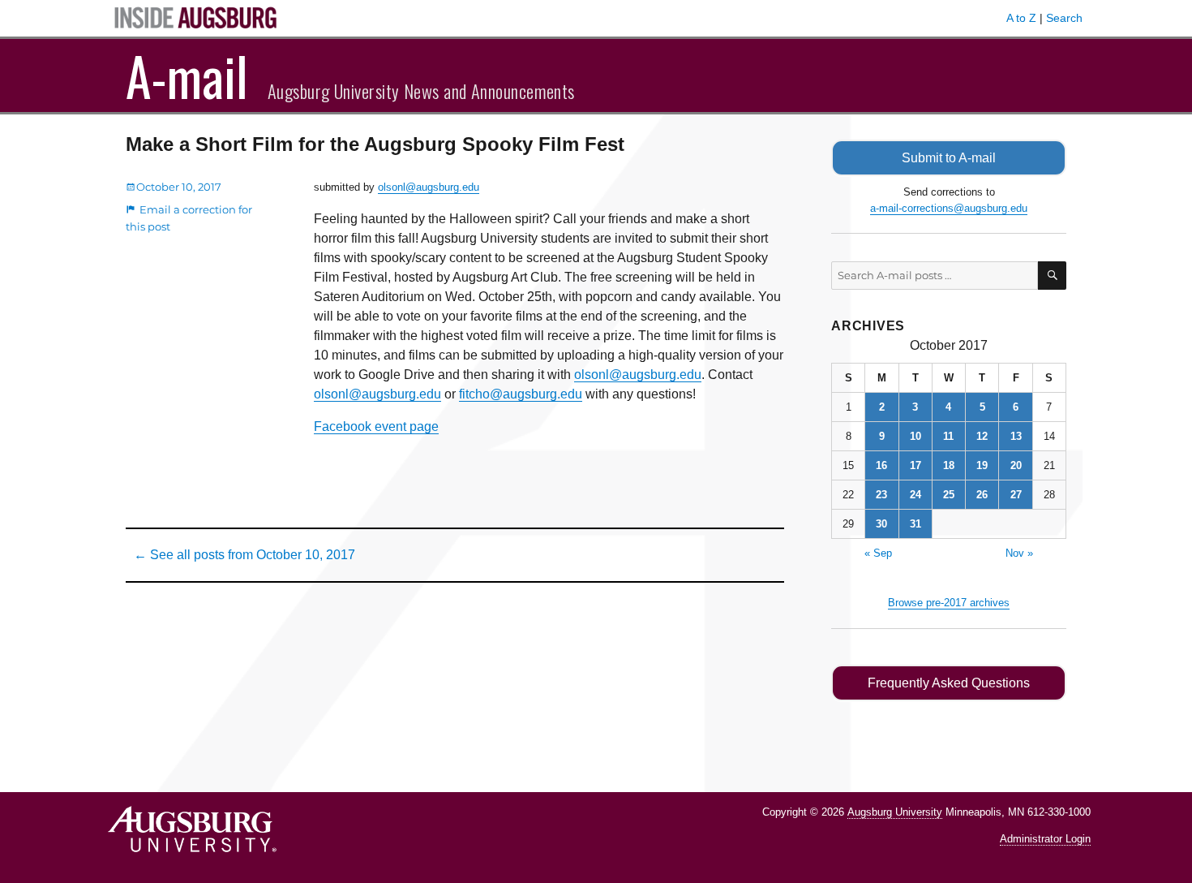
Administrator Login (1045, 839)
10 (915, 436)
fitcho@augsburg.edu (520, 394)
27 (1016, 495)
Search (1064, 17)
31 (915, 524)
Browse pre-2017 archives (949, 603)
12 (982, 436)
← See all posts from (244, 555)
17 (915, 465)
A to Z (1021, 17)
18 (948, 465)
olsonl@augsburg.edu (428, 187)
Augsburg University (894, 812)
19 (982, 465)
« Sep (878, 553)
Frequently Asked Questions (949, 683)
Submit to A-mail (949, 158)
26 (982, 495)
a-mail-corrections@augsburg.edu (948, 208)
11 (948, 436)
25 (948, 495)
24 (915, 495)
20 (1016, 465)
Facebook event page (376, 426)
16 (881, 465)
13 (1016, 436)
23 (881, 495)
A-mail (187, 75)
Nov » (1019, 553)
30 (881, 524)
